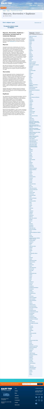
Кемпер (30, 172)
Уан (30, 338)
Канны (30, 158)
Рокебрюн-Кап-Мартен (33, 287)
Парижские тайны (32, 260)
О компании (17, 400)
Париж (10, 15)
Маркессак (31, 215)
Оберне (30, 243)
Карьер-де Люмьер (33, 168)
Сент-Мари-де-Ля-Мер (33, 323)
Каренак (31, 162)
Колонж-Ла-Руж (32, 176)
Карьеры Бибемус (32, 169)
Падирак (31, 257)
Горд (30, 95)
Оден (30, 244)
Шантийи (31, 358)
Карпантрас (31, 166)
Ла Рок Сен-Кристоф (33, 189)
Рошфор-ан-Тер (32, 293)
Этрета (30, 374)
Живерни (31, 130)
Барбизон (31, 56)
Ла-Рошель (31, 193)
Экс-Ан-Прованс (32, 368)
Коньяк (30, 182)
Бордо (30, 74)
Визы (13, 7)
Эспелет (31, 371)
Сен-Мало (31, 314)
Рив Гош (31, 283)
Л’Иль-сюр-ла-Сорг (33, 188)
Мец (30, 222)
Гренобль (31, 100)
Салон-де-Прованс (32, 297)
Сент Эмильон (32, 321)
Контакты (24, 7)
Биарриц (31, 67)
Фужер (30, 351)
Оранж (30, 249)
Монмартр (31, 225)
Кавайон (31, 149)
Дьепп (30, 117)
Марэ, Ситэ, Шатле (33, 218)
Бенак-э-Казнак (32, 63)
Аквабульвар (31, 40)
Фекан (30, 341)
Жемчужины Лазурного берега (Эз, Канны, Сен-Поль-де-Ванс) (35, 126)
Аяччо (30, 53)
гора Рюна (31, 94)
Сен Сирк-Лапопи (32, 306)
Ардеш (30, 49)
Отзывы (16, 402)
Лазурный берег (32, 195)
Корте (30, 185)
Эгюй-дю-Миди (32, 363)
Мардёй (30, 213)
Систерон (31, 326)
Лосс (30, 209)
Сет (30, 324)
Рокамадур (31, 286)
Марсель (31, 216)
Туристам (18, 7)
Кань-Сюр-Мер (32, 159)
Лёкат (30, 202)
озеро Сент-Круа (32, 246)
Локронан (31, 208)
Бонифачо (31, 73)
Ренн (30, 280)
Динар (30, 107)
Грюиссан (31, 101)
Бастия (30, 57)
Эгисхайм (31, 361)
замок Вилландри (32, 141)
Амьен (30, 43)
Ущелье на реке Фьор (33, 340)
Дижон (30, 105)
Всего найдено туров (9, 22)
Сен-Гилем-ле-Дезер (33, 307)
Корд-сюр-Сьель (32, 183)
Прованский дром (32, 273)
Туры (16, 388)
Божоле (30, 69)
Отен (30, 254)
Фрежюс (31, 350)
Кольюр (30, 179)
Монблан (31, 223)
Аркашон (31, 50)
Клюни (30, 173)
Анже (30, 44)
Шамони (31, 357)
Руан (30, 294)
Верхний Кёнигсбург (33, 87)
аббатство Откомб (32, 36)
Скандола (31, 327)
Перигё (30, 263)
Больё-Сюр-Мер (32, 70)
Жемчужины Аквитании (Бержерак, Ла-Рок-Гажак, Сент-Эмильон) (34, 122)
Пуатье (30, 276)
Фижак (30, 343)
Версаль (31, 83)
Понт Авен (31, 270)
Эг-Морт (31, 360)
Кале (30, 152)
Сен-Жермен (31, 313)
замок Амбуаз (32, 138)
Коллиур (31, 175)
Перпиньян (31, 264)
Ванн (30, 79)
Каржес (30, 163)
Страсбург (31, 330)
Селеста (30, 303)
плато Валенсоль (32, 267)
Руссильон (31, 296)
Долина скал (31, 112)
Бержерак (31, 66)
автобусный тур (13, 41)
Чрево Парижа (32, 353)
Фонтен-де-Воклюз (33, 347)
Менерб (30, 219)
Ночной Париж (32, 240)
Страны (9, 7)
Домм (30, 114)
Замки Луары (32, 134)
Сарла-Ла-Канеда (32, 300)
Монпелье (31, 226)
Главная (4, 10)
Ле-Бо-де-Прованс (32, 198)
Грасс (30, 98)
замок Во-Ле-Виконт (33, 142)
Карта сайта (17, 404)
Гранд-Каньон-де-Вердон (34, 97)
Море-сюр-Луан (32, 228)
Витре (30, 91)
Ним (30, 233)
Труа (30, 331)
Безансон (31, 59)
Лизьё (30, 203)
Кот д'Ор (31, 186)
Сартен (30, 301)
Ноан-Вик (31, 236)
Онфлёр (30, 247)
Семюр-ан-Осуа (32, 304)
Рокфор (30, 290)
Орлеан (30, 250)
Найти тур (3, 7)
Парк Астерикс (32, 261)
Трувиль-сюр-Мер (32, 333)
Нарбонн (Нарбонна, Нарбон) (34, 232)
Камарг (30, 155)
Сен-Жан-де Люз (32, 310)
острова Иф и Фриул (33, 253)
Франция (6, 15)
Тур (30, 337)
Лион (30, 206)
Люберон (31, 212)
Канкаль (31, 156)
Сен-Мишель (31, 316)
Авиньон (31, 37)
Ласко (30, 196)
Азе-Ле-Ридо (31, 39)
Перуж (30, 266)
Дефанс (30, 104)
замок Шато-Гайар (33, 144)
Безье (30, 60)
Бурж (30, 76)
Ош (30, 256)
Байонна (31, 54)
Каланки (31, 151)
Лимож (30, 205)
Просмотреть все (38, 22)
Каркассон (31, 165)
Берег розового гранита (34, 64)
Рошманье (31, 291)
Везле (30, 80)
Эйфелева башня (32, 367)
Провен (30, 274)
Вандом (30, 77)
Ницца (30, 235)
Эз (29, 364)
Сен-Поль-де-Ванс (32, 317)
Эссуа (30, 373)
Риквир (30, 284)
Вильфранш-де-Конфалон (34, 90)
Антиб (30, 47)
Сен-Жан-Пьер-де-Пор (33, 311)
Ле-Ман (30, 199)
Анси (30, 46)
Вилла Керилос (32, 88)
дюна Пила (31, 118)
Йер (30, 148)
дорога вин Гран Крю (33, 115)
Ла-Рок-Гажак (32, 192)
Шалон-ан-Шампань (33, 354)
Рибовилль (31, 281)
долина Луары (32, 111)
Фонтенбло (31, 348)
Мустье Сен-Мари (32, 229)
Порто (30, 271)
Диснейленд (31, 108)
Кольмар (31, 178)
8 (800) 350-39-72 (38, 3)
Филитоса (31, 344)
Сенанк (30, 320)
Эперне (30, 370)
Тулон (30, 334)
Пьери (30, 277)
